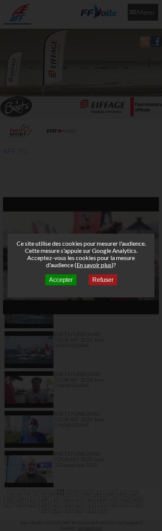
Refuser (102, 280)
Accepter (61, 280)
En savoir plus (94, 264)
